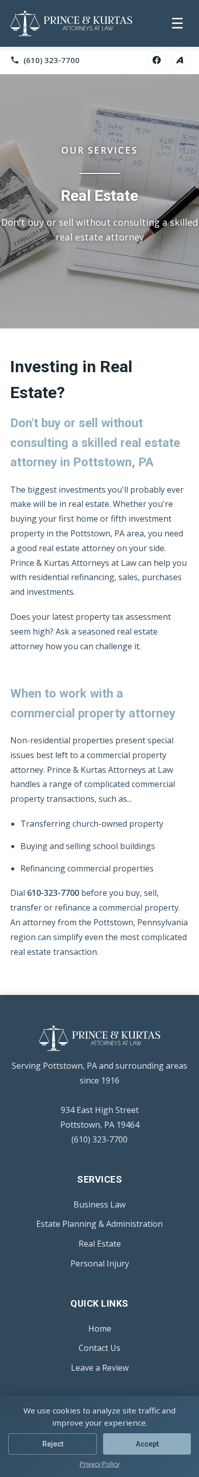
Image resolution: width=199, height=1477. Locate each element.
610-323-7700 (53, 892)
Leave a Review (100, 1367)
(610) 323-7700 (99, 1139)
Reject (52, 1444)
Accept (147, 1444)
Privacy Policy (99, 1463)
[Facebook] (156, 60)
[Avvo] (180, 60)
